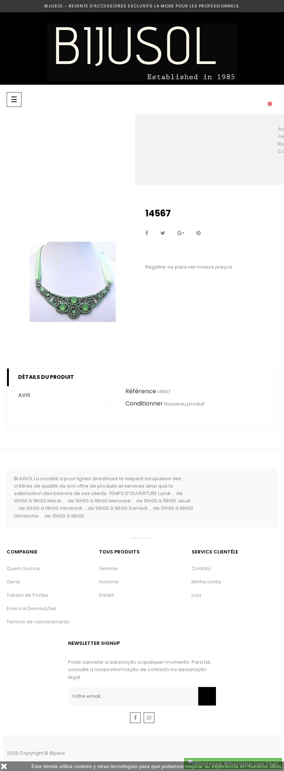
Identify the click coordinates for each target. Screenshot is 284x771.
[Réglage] (255, 99)
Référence (140, 391)
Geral (13, 581)
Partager (146, 233)
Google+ (181, 233)
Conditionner (144, 403)
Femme (108, 568)
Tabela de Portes (27, 595)
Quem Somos (23, 568)
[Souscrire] (207, 696)
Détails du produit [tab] (46, 377)
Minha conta (206, 581)
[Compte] (240, 99)
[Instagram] (149, 718)
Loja (196, 595)
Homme (109, 581)
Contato (201, 568)
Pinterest (198, 233)
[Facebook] (135, 718)
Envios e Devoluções (31, 608)
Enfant (106, 595)
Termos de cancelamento (38, 621)
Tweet (162, 233)
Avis (24, 395)
